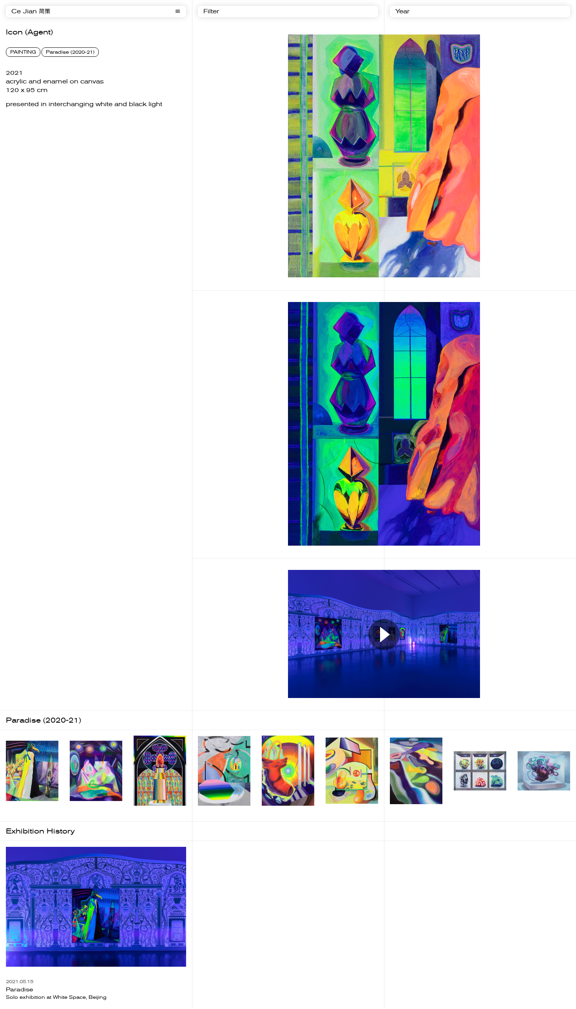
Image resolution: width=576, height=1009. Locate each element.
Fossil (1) (465, 796)
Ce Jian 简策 (31, 11)
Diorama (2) (85, 807)
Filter (211, 11)
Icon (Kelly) (276, 812)
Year (402, 11)
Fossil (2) (529, 796)
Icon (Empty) (406, 810)
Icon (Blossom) (218, 812)
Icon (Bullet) (149, 812)
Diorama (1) (21, 807)
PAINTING (23, 52)
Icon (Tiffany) (342, 810)
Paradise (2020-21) (70, 52)
